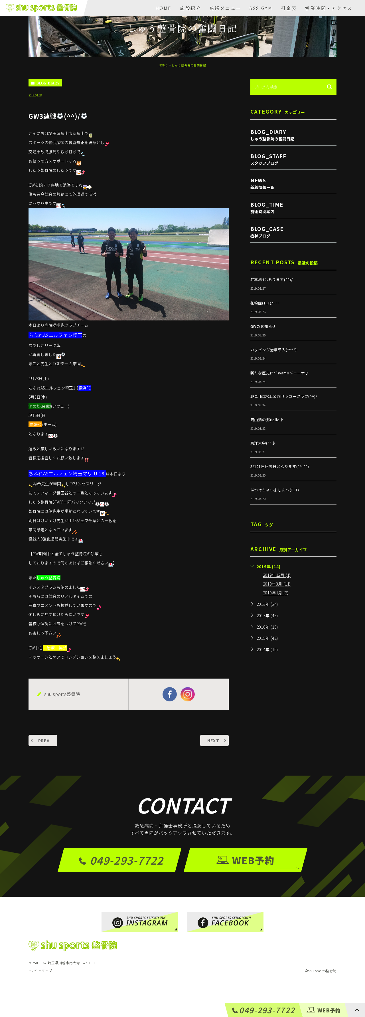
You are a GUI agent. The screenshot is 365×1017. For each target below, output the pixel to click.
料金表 (289, 8)
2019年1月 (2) (276, 593)
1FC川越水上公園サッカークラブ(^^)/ (283, 396)
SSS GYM (261, 8)
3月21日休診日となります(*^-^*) (279, 466)
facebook (170, 694)
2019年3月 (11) (277, 584)
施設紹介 (190, 8)
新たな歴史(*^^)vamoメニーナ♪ (279, 373)
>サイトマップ (40, 970)
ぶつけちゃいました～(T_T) (274, 490)
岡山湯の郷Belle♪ (267, 419)
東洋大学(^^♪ (263, 443)
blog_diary (48, 83)
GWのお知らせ (263, 326)
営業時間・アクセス (328, 8)
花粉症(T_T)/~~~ (265, 303)
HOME (163, 8)
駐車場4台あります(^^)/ (271, 279)
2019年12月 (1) (277, 575)
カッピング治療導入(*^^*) (273, 349)
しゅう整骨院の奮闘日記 (189, 65)
